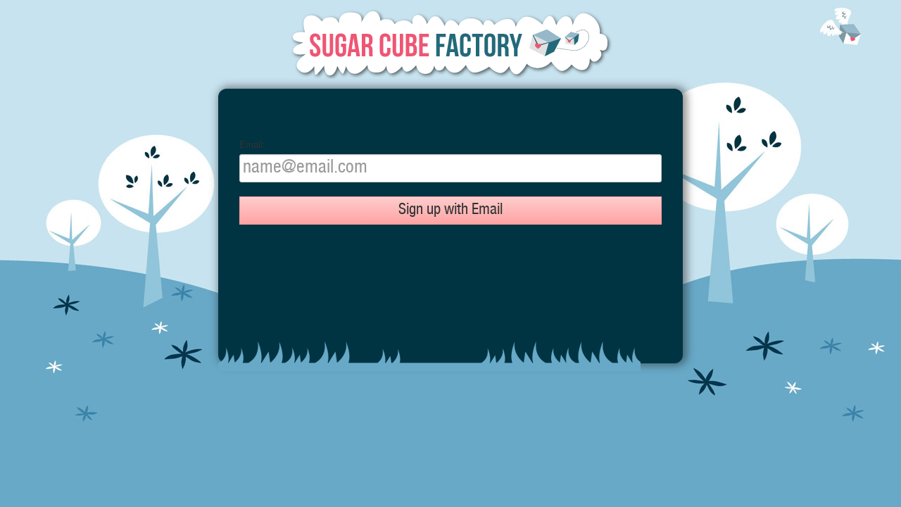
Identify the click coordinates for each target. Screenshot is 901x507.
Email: (252, 144)
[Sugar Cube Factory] (450, 44)
